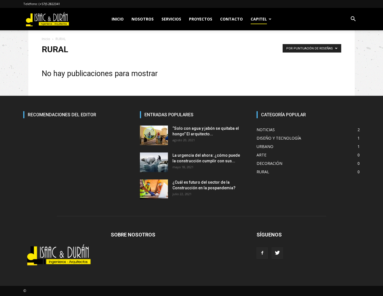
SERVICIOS (171, 19)
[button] (353, 19)
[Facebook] (262, 253)
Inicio (46, 39)
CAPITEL (259, 19)
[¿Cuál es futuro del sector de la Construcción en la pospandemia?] (154, 189)
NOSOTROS (142, 19)
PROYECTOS (200, 19)
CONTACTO (231, 19)
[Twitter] (277, 253)
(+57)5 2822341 (49, 4)
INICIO (118, 19)
